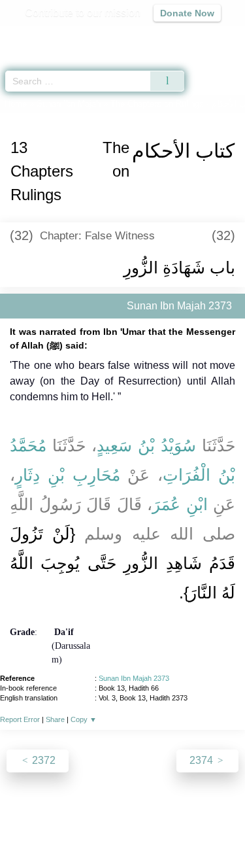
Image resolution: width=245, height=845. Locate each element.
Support (102, 806)
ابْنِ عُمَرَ (180, 504)
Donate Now (187, 13)
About (28, 806)
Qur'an (52, 36)
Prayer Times (154, 36)
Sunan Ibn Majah (69, 104)
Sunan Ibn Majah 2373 (134, 678)
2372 (42, 760)
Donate (123, 822)
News (63, 806)
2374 (202, 760)
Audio (207, 36)
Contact (208, 806)
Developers (155, 806)
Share (55, 719)
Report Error (20, 719)
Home (16, 104)
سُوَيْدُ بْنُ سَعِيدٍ (146, 445)
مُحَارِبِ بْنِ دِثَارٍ (67, 475)
